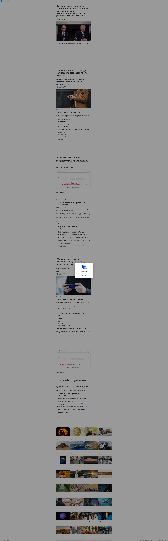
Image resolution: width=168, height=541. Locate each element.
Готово (84, 275)
